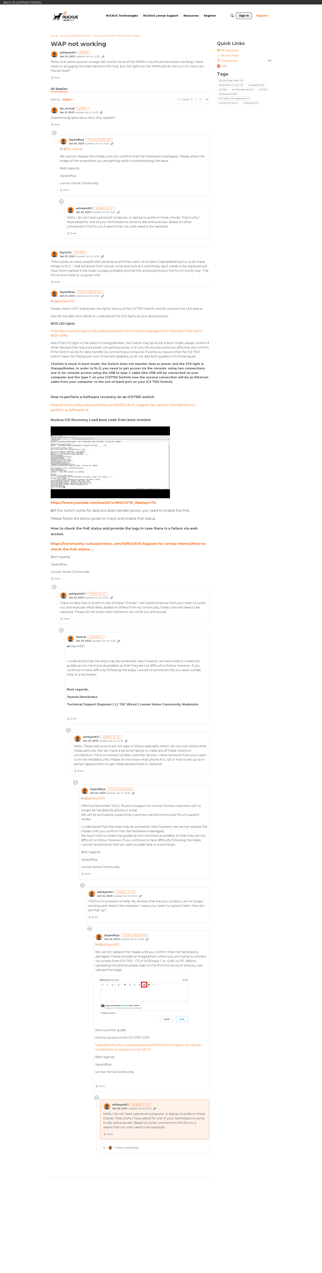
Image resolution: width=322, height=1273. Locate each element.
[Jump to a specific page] (206, 100)
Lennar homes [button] (228, 102)
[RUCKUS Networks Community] (66, 15)
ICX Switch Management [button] (234, 98)
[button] (151, 999)
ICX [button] (223, 89)
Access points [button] (228, 93)
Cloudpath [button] (256, 85)
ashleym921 (68, 52)
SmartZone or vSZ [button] (231, 85)
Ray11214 (66, 252)
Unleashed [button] (250, 102)
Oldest (67, 100)
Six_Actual (67, 108)
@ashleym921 (64, 301)
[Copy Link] (103, 56)
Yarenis (81, 637)
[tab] (59, 89)
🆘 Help (222, 66)
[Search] (232, 15)
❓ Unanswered (244, 60)
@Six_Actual (73, 149)
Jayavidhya (76, 139)
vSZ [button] (263, 89)
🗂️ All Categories (228, 50)
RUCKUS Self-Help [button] (231, 80)
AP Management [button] (242, 89)
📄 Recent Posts (228, 55)
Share (55, 78)
